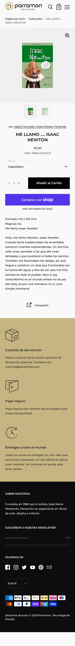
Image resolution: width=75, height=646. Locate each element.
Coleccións (35, 18)
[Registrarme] (67, 539)
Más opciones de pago (37, 209)
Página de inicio (15, 18)
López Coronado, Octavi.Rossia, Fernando (40, 126)
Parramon (45, 615)
